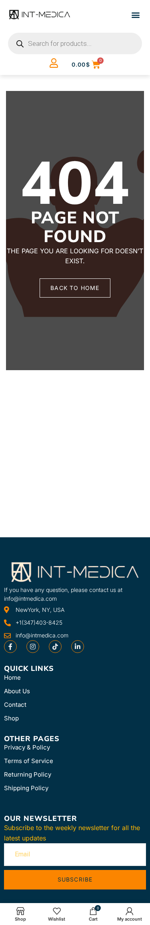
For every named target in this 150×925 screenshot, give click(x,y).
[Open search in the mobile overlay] (75, 43)
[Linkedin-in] (77, 646)
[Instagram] (32, 646)
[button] (135, 14)
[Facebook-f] (10, 646)
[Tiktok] (55, 646)
